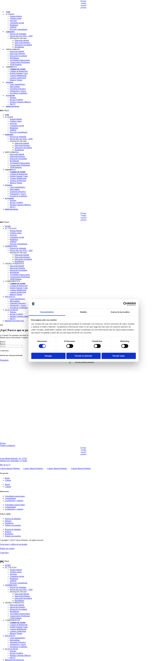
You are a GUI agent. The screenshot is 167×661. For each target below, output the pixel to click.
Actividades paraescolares (15, 496)
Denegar (48, 356)
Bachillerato (19, 47)
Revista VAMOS (16, 100)
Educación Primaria (22, 43)
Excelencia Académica (18, 93)
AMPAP (13, 27)
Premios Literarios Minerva (20, 102)
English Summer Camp (19, 73)
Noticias (13, 97)
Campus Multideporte (18, 76)
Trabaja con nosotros (13, 525)
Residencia (14, 25)
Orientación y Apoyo (18, 91)
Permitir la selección (83, 356)
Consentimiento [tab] (47, 312)
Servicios (13, 21)
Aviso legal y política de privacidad (13, 544)
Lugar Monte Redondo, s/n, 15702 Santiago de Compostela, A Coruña (13, 459)
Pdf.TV (13, 104)
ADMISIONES (10, 32)
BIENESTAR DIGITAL (12, 106)
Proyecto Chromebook (18, 29)
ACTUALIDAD (10, 95)
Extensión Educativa (18, 89)
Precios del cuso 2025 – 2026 (21, 36)
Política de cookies (7, 548)
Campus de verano (17, 69)
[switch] (69, 346)
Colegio (8, 480)
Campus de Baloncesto (19, 71)
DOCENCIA (9, 82)
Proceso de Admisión (18, 34)
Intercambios (15, 86)
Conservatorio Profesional (20, 62)
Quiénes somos (16, 18)
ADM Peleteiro (16, 65)
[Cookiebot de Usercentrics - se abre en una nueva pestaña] (125, 304)
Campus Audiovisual (18, 78)
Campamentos (10, 498)
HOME (8, 12)
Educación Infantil (22, 40)
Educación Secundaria (23, 45)
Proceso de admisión (13, 519)
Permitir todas (119, 356)
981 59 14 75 (5, 465)
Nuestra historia (16, 16)
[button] (83, 222)
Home (7, 478)
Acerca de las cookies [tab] (120, 312)
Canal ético (4, 553)
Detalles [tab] (83, 312)
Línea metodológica (17, 84)
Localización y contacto (14, 501)
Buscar (2, 342)
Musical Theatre (16, 80)
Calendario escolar (17, 23)
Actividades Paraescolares (20, 60)
